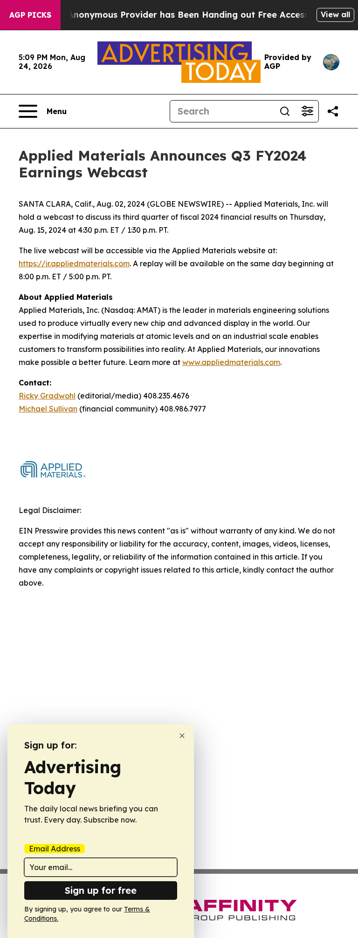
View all (335, 14)
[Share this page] (332, 111)
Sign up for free (101, 890)
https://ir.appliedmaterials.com (74, 263)
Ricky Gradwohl (47, 395)
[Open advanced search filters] (307, 111)
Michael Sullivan (48, 408)
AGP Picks (30, 15)
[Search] (285, 111)
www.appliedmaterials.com (231, 362)
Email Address (54, 848)
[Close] (182, 735)
